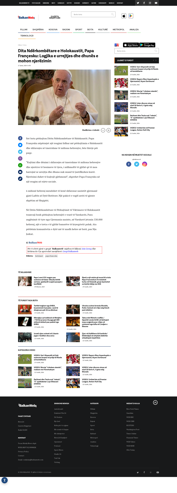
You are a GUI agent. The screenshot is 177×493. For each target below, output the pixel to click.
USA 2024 (90, 35)
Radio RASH (22, 430)
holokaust (39, 256)
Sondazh (61, 3)
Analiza (134, 29)
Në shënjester (59, 433)
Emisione (46, 3)
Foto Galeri (36, 3)
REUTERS (130, 425)
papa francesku (51, 256)
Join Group (87, 248)
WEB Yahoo (130, 442)
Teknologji (26, 36)
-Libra (100, 41)
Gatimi (93, 3)
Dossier (77, 3)
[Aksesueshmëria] (4, 480)
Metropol (119, 29)
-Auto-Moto (24, 42)
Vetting (57, 462)
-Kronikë (35, 35)
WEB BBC (130, 417)
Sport (78, 29)
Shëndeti (85, 3)
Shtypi (69, 3)
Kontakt (120, 3)
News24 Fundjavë (60, 437)
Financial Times (132, 437)
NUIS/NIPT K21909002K (27, 447)
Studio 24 (57, 454)
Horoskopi (102, 3)
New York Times (132, 409)
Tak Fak (57, 458)
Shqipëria (38, 29)
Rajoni (66, 29)
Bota (90, 29)
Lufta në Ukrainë (90, 42)
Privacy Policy (23, 451)
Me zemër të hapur (61, 429)
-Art (99, 35)
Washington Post (132, 429)
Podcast (57, 446)
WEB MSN (130, 446)
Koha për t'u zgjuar (61, 425)
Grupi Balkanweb (70, 251)
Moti (53, 3)
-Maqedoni (66, 41)
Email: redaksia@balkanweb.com (30, 460)
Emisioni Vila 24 (60, 413)
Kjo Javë (57, 421)
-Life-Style (116, 41)
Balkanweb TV (24, 3)
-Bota (76, 35)
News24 (111, 3)
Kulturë (103, 29)
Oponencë (58, 442)
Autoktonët (58, 409)
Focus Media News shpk (27, 443)
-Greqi (64, 35)
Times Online (131, 433)
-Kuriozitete (117, 35)
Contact (21, 455)
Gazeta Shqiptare (24, 426)
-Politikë (35, 41)
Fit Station (58, 417)
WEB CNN (130, 421)
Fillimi (23, 29)
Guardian (129, 413)
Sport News (58, 450)
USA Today (130, 450)
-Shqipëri (78, 41)
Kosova (53, 29)
